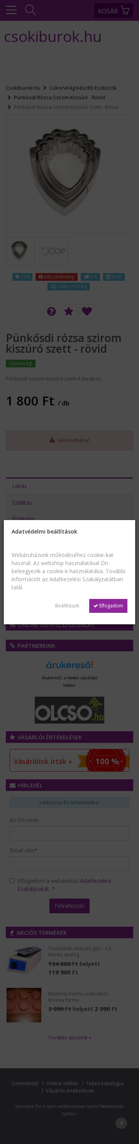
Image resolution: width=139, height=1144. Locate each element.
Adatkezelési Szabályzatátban (86, 579)
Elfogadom (110, 605)
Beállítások (67, 605)
